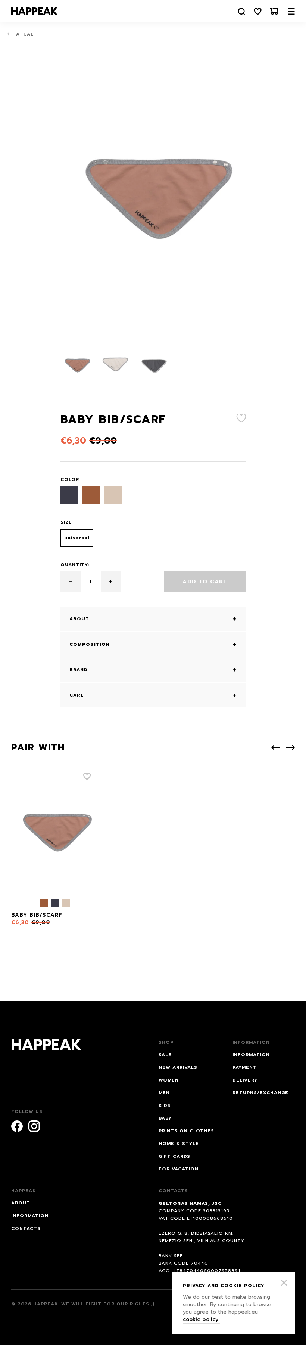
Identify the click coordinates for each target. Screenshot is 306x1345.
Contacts (26, 1228)
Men (164, 1092)
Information (30, 1215)
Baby (165, 1118)
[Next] (290, 747)
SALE (165, 1054)
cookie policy (201, 1319)
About (20, 1203)
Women (169, 1080)
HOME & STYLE (179, 1143)
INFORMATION (251, 1054)
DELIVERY (244, 1080)
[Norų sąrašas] (258, 11)
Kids (165, 1105)
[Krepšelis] (274, 11)
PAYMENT (244, 1067)
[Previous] (275, 747)
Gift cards (174, 1156)
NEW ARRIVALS (178, 1067)
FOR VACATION (179, 1169)
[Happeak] (34, 11)
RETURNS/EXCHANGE (260, 1092)
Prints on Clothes (186, 1130)
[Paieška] (241, 11)
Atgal (24, 34)
